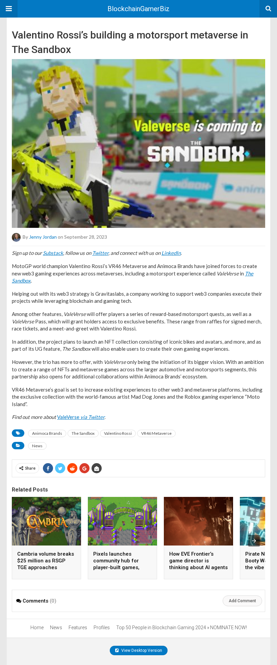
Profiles (102, 627)
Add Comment (242, 600)
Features (78, 627)
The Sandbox (83, 433)
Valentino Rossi (118, 433)
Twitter (100, 253)
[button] (9, 9)
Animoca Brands (47, 433)
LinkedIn (171, 253)
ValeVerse (80, 417)
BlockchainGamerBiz (138, 9)
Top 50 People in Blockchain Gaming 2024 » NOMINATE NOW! (181, 627)
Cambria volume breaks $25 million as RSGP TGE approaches (45, 560)
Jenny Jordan (43, 237)
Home (37, 627)
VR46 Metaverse (156, 433)
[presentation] (254, 541)
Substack (53, 253)
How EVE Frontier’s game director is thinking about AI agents (198, 560)
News (37, 445)
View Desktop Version (141, 650)
